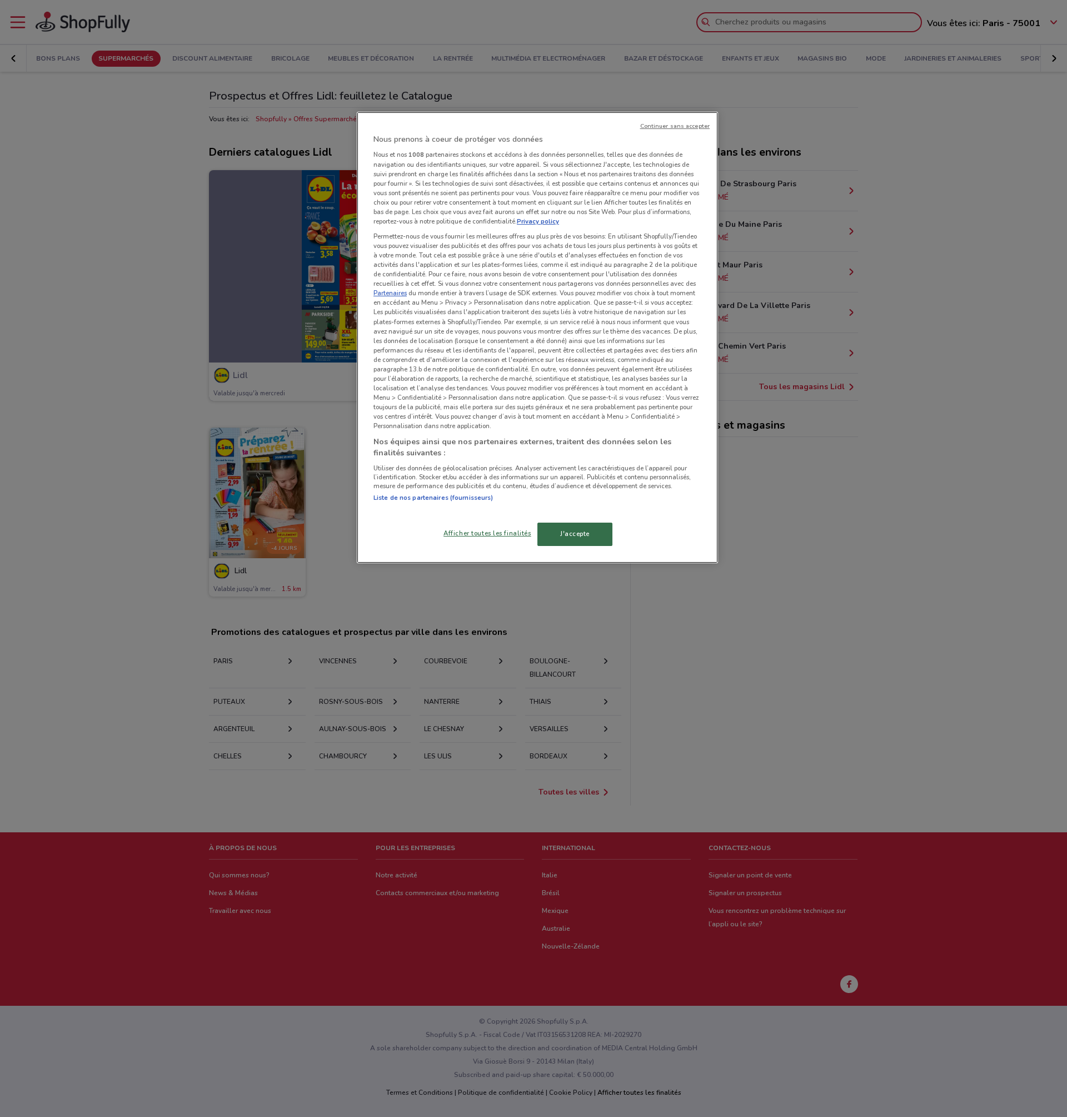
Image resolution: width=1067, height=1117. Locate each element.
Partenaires (390, 293)
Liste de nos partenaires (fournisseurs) (433, 497)
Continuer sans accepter (675, 126)
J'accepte (575, 533)
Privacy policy (538, 221)
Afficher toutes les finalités (487, 533)
